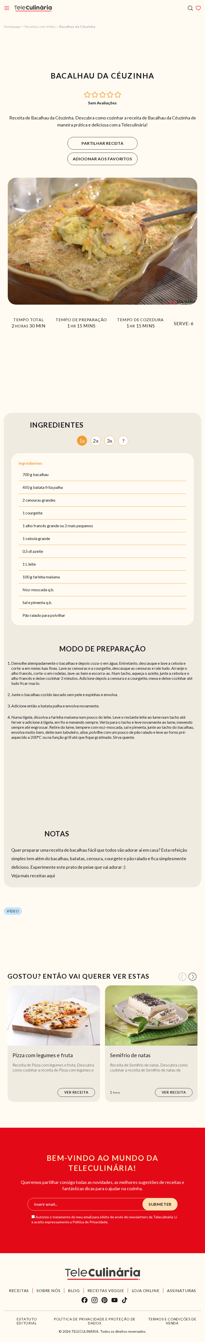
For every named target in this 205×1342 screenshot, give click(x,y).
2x (95, 441)
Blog (74, 1290)
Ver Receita (76, 1092)
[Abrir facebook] (85, 1300)
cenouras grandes (41, 500)
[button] (87, 94)
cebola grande (38, 538)
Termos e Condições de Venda (172, 1321)
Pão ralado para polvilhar (43, 615)
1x (82, 441)
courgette (34, 512)
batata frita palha (48, 487)
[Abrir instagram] (95, 1300)
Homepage (12, 26)
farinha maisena (46, 576)
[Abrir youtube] (115, 1300)
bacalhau (40, 474)
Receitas (19, 1290)
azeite (37, 551)
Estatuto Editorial (27, 1321)
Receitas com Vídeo (40, 26)
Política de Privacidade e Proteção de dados (95, 1321)
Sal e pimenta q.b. (37, 602)
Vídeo (13, 911)
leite (32, 564)
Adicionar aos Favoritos (102, 158)
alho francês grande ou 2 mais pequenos (59, 525)
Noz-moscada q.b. (38, 589)
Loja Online (146, 1290)
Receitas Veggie (106, 1290)
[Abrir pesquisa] (190, 8)
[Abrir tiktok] (125, 1300)
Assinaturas (181, 1290)
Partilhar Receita (103, 143)
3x (109, 441)
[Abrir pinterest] (105, 1300)
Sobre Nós (48, 1290)
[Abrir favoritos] (198, 8)
